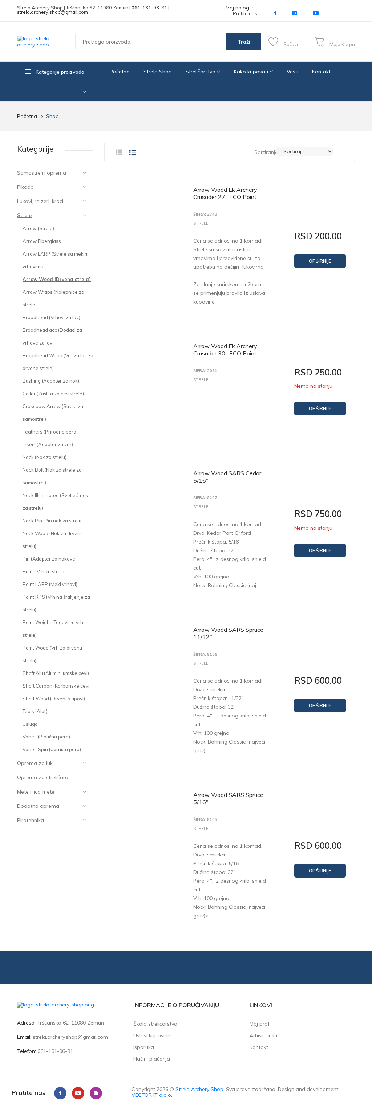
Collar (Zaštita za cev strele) (53, 393)
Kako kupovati (252, 71)
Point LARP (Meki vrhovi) (50, 584)
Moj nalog (238, 7)
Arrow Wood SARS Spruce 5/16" (228, 798)
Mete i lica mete (35, 792)
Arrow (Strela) (38, 228)
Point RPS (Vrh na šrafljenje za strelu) (56, 603)
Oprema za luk (35, 763)
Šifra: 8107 (205, 498)
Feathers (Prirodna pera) (50, 432)
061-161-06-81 (149, 8)
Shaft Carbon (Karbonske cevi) (57, 686)
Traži (244, 41)
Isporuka (143, 1047)
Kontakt (321, 71)
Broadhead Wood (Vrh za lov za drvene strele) (58, 362)
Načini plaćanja (151, 1058)
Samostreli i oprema (41, 173)
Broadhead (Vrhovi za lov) (51, 317)
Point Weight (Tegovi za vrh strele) (53, 628)
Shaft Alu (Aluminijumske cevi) (56, 673)
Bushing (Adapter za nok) (51, 381)
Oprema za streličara (42, 777)
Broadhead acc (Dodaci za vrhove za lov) (52, 336)
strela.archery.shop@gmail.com (52, 12)
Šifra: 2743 (205, 214)
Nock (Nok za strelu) (44, 457)
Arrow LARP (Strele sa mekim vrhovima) (56, 260)
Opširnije (320, 261)
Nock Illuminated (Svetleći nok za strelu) (55, 501)
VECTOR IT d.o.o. (152, 1095)
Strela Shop (157, 71)
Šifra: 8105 (205, 820)
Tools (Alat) (35, 711)
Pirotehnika (30, 820)
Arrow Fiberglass (42, 241)
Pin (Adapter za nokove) (50, 559)
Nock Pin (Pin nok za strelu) (53, 521)
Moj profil (261, 1024)
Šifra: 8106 (205, 654)
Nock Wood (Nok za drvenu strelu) (53, 539)
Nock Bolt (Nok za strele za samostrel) (52, 476)
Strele (24, 215)
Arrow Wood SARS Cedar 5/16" (227, 476)
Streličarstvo (201, 71)
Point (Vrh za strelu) (44, 571)
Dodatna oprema (38, 806)
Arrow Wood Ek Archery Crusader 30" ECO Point (225, 349)
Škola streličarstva (155, 1024)
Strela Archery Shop (199, 1089)
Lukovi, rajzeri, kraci (40, 201)
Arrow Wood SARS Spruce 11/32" (228, 633)
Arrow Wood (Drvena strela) (57, 279)
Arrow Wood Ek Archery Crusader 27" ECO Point (225, 193)
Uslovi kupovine (151, 1035)
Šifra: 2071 (205, 371)
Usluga (30, 724)
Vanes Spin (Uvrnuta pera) (52, 749)
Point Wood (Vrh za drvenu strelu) (52, 654)
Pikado (25, 187)
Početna (120, 71)
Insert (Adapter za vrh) (48, 444)
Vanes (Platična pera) (46, 737)
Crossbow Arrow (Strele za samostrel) (53, 412)
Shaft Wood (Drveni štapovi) (54, 698)
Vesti (292, 71)
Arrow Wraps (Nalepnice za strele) (53, 298)
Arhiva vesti (263, 1035)
